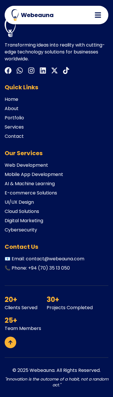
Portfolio (14, 117)
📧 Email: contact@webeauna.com (44, 258)
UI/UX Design (19, 202)
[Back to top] (10, 342)
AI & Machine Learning (30, 183)
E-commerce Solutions (31, 193)
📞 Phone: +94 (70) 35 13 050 (37, 268)
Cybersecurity (21, 230)
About (12, 108)
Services (14, 127)
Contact (14, 136)
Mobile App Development (34, 174)
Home (11, 99)
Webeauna (42, 370)
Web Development (26, 165)
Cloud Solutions (22, 211)
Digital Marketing (24, 220)
